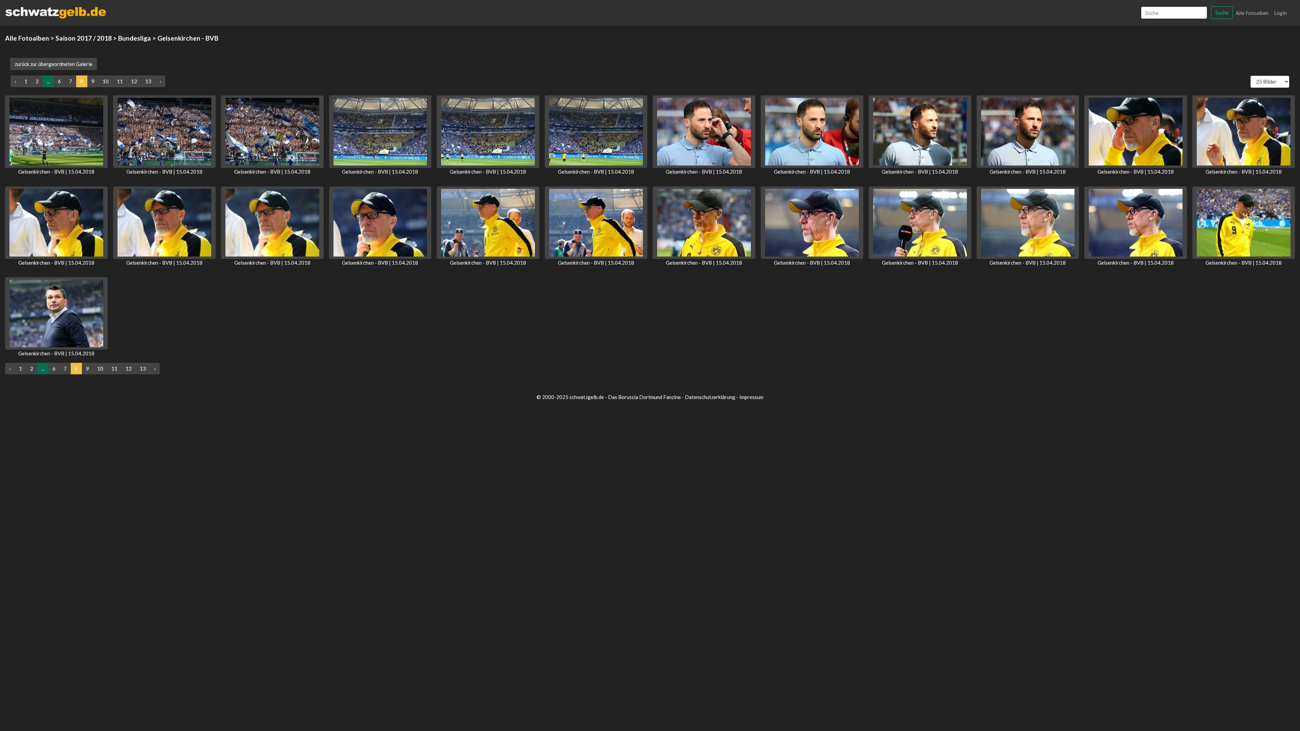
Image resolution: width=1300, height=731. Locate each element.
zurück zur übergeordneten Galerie (53, 64)
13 (148, 81)
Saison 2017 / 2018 (84, 38)
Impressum (751, 397)
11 (120, 81)
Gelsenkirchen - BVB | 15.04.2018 (56, 172)
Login (1280, 13)
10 (106, 81)
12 (134, 81)
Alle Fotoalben (1252, 13)
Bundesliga (134, 38)
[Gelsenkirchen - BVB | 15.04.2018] (56, 131)
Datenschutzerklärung (710, 397)
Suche (1222, 12)
